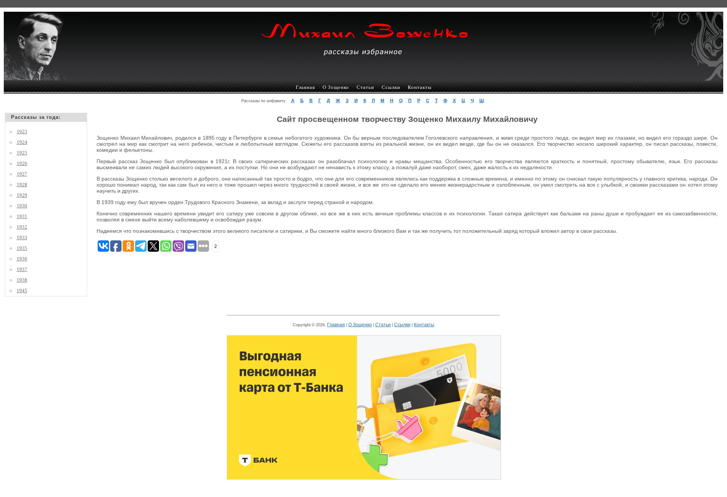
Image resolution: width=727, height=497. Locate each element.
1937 (22, 269)
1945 (22, 290)
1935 (22, 248)
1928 (22, 184)
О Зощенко (336, 87)
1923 (22, 131)
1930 (22, 206)
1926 (22, 163)
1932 (22, 227)
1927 (22, 174)
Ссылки (391, 87)
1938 (22, 280)
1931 (22, 216)
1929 (22, 195)
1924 (22, 142)
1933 (22, 237)
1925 (22, 153)
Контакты (420, 87)
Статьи (365, 87)
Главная (305, 87)
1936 (22, 259)
